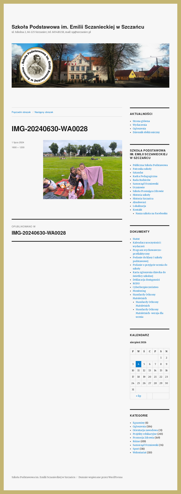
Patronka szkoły (142, 168)
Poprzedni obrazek (21, 112)
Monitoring (139, 290)
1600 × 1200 (18, 147)
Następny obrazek (44, 112)
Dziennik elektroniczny (146, 132)
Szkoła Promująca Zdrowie (148, 191)
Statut (136, 238)
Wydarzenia (140, 124)
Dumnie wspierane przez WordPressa (100, 477)
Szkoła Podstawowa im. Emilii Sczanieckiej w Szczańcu (78, 26)
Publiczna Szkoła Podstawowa (150, 165)
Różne (136, 441)
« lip (138, 395)
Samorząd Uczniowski (145, 183)
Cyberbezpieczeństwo (145, 287)
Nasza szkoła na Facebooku (151, 213)
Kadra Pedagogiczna (145, 176)
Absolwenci (139, 202)
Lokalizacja (139, 206)
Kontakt (137, 209)
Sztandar (138, 172)
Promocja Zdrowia (143, 437)
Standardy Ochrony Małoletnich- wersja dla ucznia (149, 313)
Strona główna (141, 121)
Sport (136, 448)
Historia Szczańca (143, 198)
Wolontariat (139, 452)
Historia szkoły (141, 194)
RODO (136, 283)
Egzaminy (139, 422)
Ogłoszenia (139, 128)
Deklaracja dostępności (146, 279)
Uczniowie (139, 187)
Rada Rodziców (141, 180)
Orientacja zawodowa (145, 430)
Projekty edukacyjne (145, 433)
